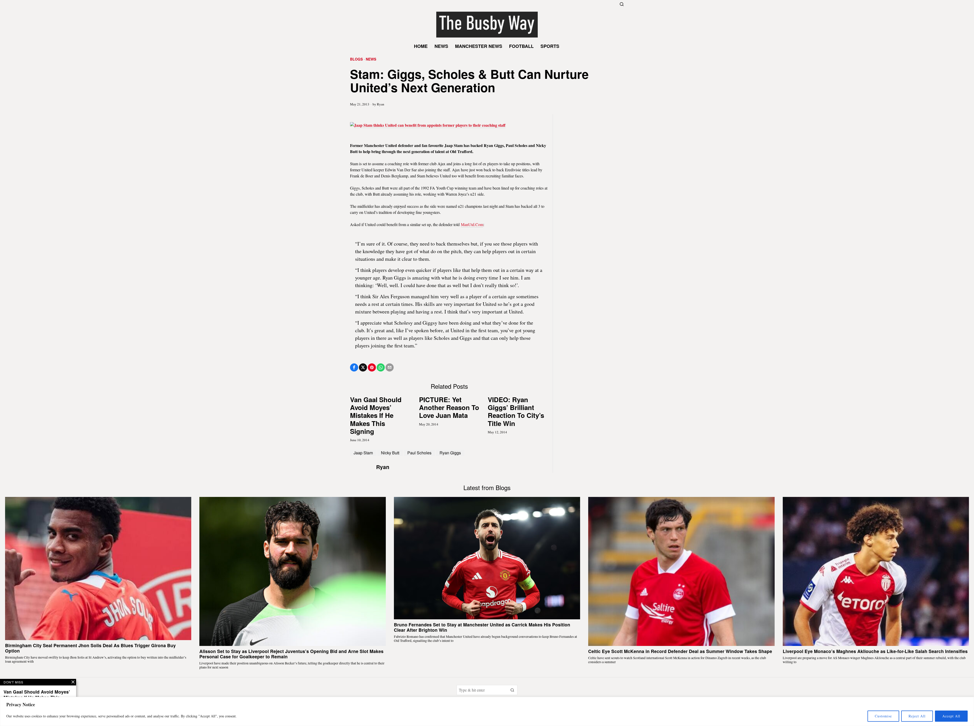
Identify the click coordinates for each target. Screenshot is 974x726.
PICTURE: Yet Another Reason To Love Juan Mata (449, 407)
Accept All (951, 716)
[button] (512, 690)
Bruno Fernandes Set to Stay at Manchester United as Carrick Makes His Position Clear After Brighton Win (482, 627)
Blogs (356, 59)
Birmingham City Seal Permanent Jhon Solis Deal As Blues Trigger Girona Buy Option (90, 648)
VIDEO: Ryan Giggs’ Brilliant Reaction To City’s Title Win (516, 411)
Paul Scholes (419, 453)
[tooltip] (354, 367)
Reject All (917, 716)
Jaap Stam (363, 453)
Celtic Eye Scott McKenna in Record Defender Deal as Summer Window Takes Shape (680, 651)
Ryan (380, 104)
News (371, 59)
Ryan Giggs (450, 453)
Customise (883, 716)
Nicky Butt (390, 453)
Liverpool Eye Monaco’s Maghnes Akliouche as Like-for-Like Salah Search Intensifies (875, 651)
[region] (487, 711)
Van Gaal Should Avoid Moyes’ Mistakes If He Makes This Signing (376, 415)
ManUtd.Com (472, 224)
